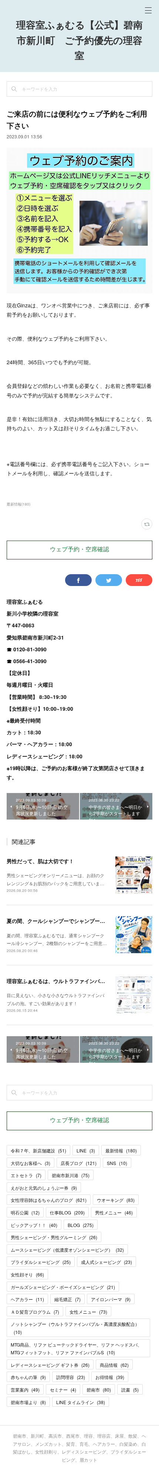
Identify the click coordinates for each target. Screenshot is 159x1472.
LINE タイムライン (80, 1402)
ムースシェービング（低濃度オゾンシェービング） (67, 1250)
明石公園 (25, 1212)
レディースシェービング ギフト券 (50, 1365)
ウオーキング (116, 1200)
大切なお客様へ (30, 1163)
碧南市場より (28, 1402)
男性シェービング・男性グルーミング (54, 1237)
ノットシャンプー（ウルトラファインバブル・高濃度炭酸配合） (75, 1328)
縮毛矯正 (67, 1299)
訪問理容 (70, 1377)
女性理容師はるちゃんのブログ (49, 1200)
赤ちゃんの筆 (28, 1377)
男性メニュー (114, 1212)
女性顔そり (27, 1274)
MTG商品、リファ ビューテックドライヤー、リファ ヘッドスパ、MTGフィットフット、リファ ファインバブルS (76, 1348)
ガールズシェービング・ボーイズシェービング (63, 1287)
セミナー (63, 1389)
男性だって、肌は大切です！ (40, 861)
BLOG (81, 1225)
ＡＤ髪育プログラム (35, 1312)
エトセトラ (26, 1175)
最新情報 (121, 1150)
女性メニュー (88, 1312)
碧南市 (99, 1389)
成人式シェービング (106, 1262)
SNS (117, 1163)
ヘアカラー (27, 1299)
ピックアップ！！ (34, 1225)
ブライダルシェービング (41, 1262)
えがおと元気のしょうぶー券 (44, 1188)
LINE (86, 1150)
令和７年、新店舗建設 (38, 1150)
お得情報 (109, 1377)
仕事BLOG (67, 1212)
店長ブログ (79, 1163)
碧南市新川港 (70, 1175)
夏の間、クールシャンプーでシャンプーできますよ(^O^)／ (76, 920)
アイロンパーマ (111, 1299)
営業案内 (25, 1389)
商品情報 (114, 1365)
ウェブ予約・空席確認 (79, 550)
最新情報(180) (18, 504)
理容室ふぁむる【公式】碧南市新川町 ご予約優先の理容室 (79, 41)
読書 (130, 1389)
